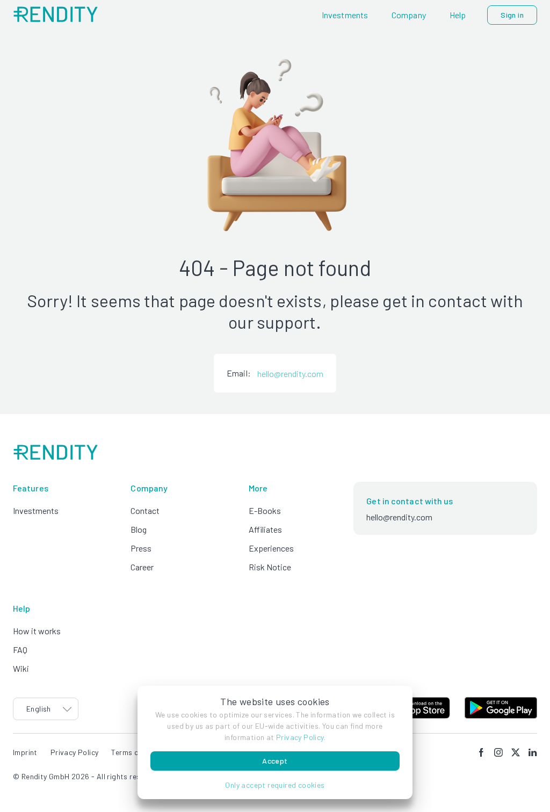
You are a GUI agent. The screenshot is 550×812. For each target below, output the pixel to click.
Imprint (25, 752)
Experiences (271, 548)
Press (141, 548)
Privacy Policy (300, 737)
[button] (275, 785)
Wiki (21, 668)
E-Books (265, 510)
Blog (139, 529)
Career (142, 567)
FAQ (20, 649)
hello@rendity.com (290, 373)
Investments (36, 510)
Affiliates (265, 529)
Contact (145, 510)
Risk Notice (270, 567)
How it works (37, 631)
